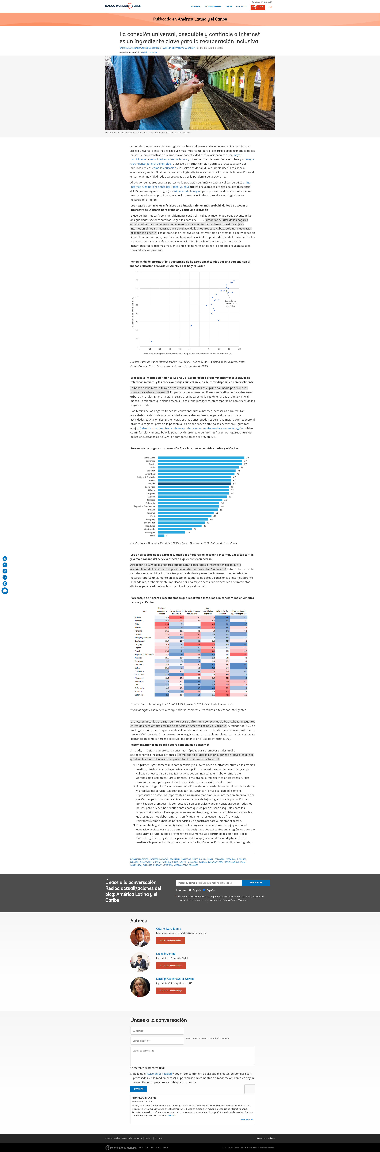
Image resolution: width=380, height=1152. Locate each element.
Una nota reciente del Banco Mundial (166, 187)
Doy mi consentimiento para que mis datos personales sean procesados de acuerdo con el (222, 898)
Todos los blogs (212, 7)
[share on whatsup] (5, 583)
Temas (229, 7)
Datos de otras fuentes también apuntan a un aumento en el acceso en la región (191, 428)
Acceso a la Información (132, 1138)
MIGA (158, 1148)
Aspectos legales (112, 1138)
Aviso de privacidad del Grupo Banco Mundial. (222, 900)
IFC (152, 1148)
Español (135, 52)
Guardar (138, 1089)
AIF (146, 1148)
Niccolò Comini (151, 48)
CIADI (165, 1148)
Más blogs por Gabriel (170, 940)
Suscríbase (256, 883)
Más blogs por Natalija (171, 990)
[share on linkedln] (5, 577)
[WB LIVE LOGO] (258, 7)
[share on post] (5, 571)
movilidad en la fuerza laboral (169, 159)
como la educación (164, 168)
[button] (271, 7)
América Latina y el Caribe (202, 19)
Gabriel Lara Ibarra (130, 48)
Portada (195, 7)
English (144, 52)
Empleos (148, 1138)
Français (153, 52)
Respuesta (245, 1119)
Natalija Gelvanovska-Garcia (178, 48)
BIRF (141, 1148)
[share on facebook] (5, 564)
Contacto (241, 7)
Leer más (171, 1115)
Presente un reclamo (266, 1138)
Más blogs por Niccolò (171, 965)
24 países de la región (187, 191)
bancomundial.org (262, 2)
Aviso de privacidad (159, 1073)
